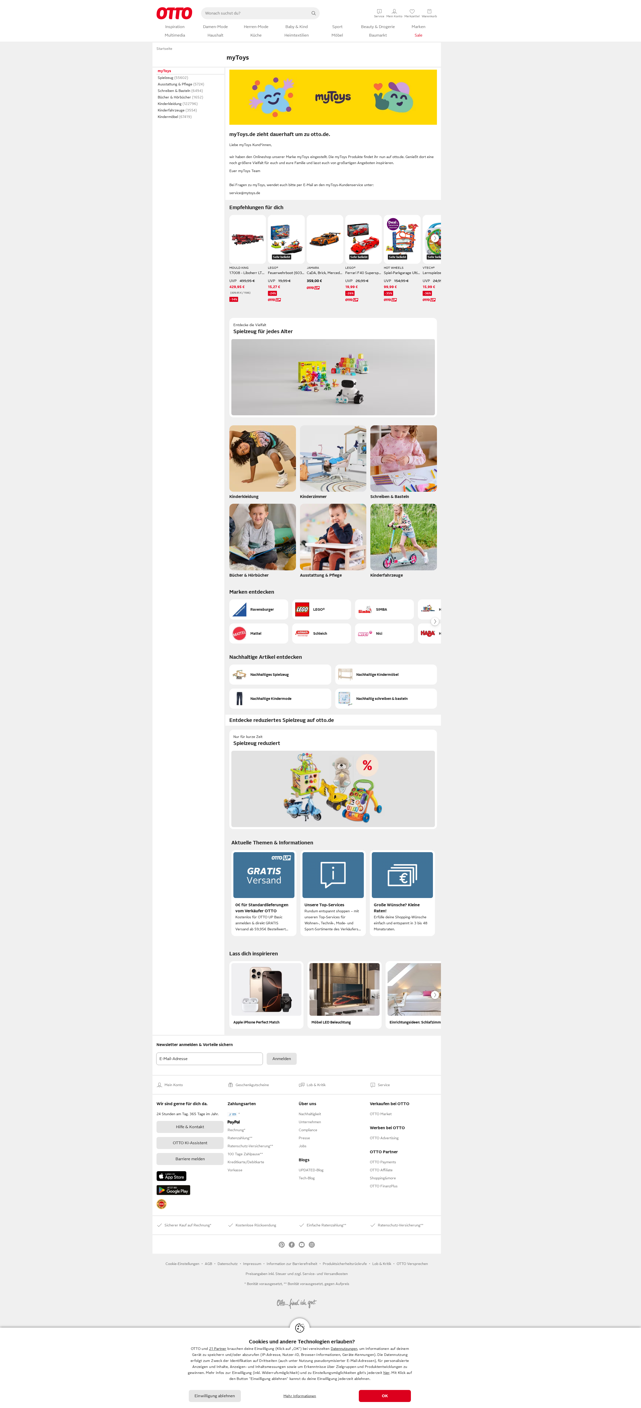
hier (386, 1373)
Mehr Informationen (299, 1396)
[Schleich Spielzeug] (321, 633)
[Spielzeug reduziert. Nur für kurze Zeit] (333, 779)
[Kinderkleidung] (262, 463)
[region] (320, 1368)
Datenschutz (228, 1264)
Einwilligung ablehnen (215, 1396)
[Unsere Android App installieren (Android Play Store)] (173, 1190)
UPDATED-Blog (311, 1170)
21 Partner (217, 1349)
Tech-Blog (307, 1178)
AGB (208, 1264)
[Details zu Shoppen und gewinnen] (393, 224)
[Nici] (384, 633)
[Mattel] (258, 633)
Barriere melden (190, 1159)
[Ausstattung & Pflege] (333, 542)
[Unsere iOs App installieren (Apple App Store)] (171, 1176)
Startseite (164, 49)
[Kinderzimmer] (333, 463)
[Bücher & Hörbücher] (262, 542)
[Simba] (384, 609)
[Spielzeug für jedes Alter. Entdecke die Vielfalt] (333, 367)
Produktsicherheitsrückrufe (345, 1264)
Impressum (252, 1264)
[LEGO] (321, 609)
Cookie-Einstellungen (182, 1264)
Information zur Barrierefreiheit (292, 1264)
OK (385, 1396)
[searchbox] (254, 13)
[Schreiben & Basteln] (403, 463)
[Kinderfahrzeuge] (403, 542)
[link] (161, 1204)
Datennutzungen (344, 1349)
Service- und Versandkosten (325, 1274)
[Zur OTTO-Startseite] (174, 13)
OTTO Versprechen (412, 1264)
